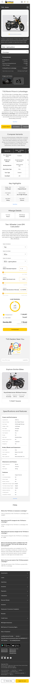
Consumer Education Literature (7, 673)
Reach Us (11, 674)
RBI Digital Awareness (6, 623)
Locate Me (25, 360)
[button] (9, 34)
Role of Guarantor (5, 632)
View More (15, 121)
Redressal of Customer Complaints (10, 609)
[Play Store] (6, 645)
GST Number (4, 640)
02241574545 (12, 653)
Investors (3, 604)
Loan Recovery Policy (14, 671)
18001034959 (4, 650)
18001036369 (4, 652)
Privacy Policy (13, 670)
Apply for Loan (22, 681)
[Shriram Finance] (9, 2)
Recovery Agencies (4, 674)
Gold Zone (3, 582)
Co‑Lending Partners (15, 640)
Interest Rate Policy (4, 671)
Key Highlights (16, 126)
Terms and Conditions (5, 670)
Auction (18, 636)
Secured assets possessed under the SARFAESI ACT (14, 638)
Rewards (3, 613)
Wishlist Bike (9, 681)
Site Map (20, 670)
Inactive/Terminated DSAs (19, 673)
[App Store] (16, 645)
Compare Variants (6, 126)
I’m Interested (15, 329)
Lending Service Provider (7, 636)
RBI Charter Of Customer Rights (9, 627)
